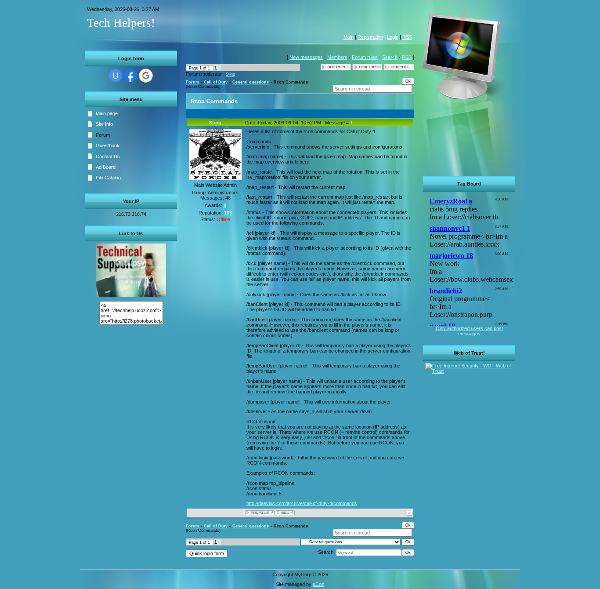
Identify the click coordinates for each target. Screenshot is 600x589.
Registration (370, 37)
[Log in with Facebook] (130, 75)
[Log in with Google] (146, 76)
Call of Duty (216, 82)
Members (337, 57)
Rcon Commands (291, 82)
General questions (250, 82)
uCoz (318, 584)
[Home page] (285, 512)
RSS (407, 37)
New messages (306, 57)
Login (392, 37)
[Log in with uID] (115, 75)
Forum (192, 82)
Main (348, 37)
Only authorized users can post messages (469, 331)
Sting (230, 74)
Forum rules (365, 57)
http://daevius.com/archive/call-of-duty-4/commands (301, 503)
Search (390, 57)
